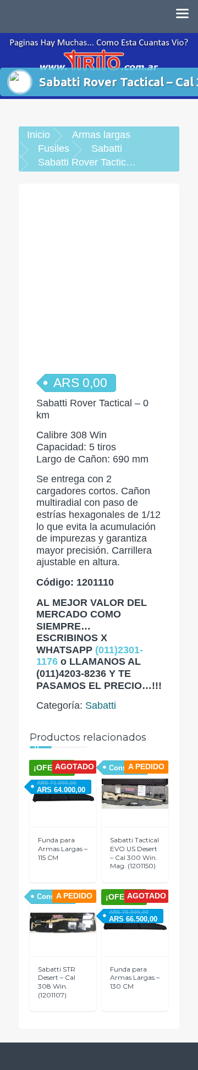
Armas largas (101, 134)
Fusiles (53, 148)
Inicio (38, 134)
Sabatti (106, 148)
